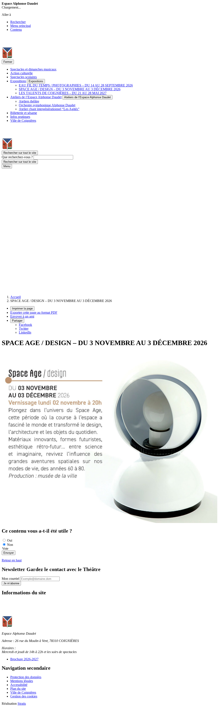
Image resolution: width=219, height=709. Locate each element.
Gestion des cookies (23, 696)
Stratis (22, 703)
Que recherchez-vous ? (17, 157)
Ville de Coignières (23, 120)
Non (10, 544)
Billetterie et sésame (23, 113)
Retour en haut (12, 560)
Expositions (18, 81)
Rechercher (18, 22)
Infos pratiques (20, 117)
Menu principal (20, 26)
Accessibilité (18, 685)
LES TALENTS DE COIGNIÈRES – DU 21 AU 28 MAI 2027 (63, 93)
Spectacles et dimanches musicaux (33, 69)
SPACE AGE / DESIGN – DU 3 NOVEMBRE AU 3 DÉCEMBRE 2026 (69, 89)
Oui (9, 540)
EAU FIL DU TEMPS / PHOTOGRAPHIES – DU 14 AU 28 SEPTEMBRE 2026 (76, 85)
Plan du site (18, 688)
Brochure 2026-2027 (24, 659)
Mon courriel (11, 578)
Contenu (16, 29)
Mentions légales (21, 681)
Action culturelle (21, 73)
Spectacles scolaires (23, 77)
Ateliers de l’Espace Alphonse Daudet (36, 97)
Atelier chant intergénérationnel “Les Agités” (49, 109)
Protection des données (25, 677)
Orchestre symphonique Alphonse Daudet (47, 105)
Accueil (15, 297)
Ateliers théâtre (29, 101)
